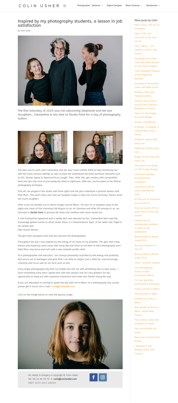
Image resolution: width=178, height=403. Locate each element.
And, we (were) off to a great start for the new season (147, 212)
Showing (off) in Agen (146, 293)
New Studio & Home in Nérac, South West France (147, 311)
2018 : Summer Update (147, 262)
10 (73, 363)
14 (83, 363)
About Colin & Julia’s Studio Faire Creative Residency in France (146, 105)
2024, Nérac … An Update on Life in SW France (146, 50)
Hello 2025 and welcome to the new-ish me (146, 37)
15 (85, 363)
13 (80, 363)
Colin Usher (25, 31)
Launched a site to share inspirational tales (144, 190)
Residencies (151, 6)
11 (76, 363)
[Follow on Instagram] (103, 377)
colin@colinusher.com (63, 286)
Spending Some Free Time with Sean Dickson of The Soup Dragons (147, 62)
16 (87, 363)
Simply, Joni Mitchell (145, 122)
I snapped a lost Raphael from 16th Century (145, 350)
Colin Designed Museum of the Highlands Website (147, 75)
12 (78, 363)
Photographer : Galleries (88, 6)
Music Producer (133, 6)
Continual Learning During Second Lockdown (144, 178)
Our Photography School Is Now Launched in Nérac (144, 271)
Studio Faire (36, 212)
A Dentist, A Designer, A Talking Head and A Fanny (147, 131)
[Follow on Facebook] (94, 377)
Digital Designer (114, 6)
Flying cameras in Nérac (147, 289)
